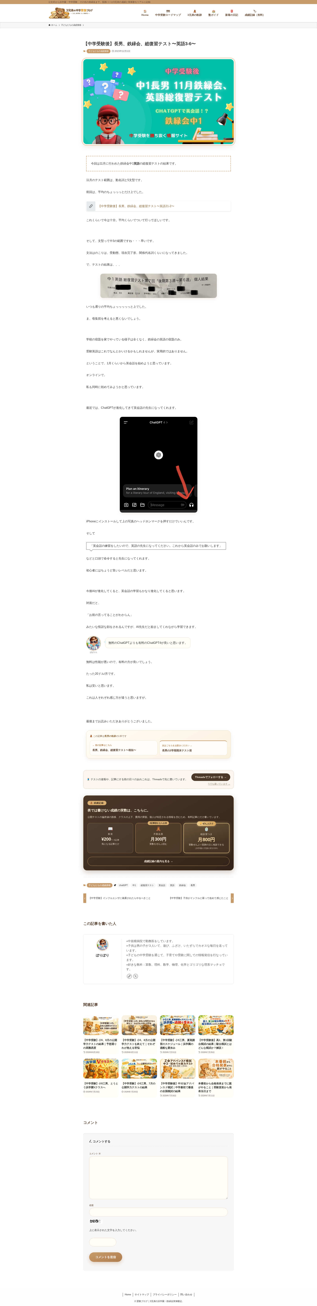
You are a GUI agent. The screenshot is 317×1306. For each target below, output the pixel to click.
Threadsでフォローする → (211, 777)
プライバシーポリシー (165, 1294)
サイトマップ (142, 1294)
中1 (134, 885)
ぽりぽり (102, 955)
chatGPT (123, 885)
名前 (91, 1205)
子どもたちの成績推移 (98, 51)
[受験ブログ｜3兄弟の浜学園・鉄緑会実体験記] (70, 13)
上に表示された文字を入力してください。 (113, 1230)
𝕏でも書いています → (219, 784)
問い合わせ (186, 1294)
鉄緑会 (182, 885)
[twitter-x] (135, 976)
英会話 (162, 885)
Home (128, 1294)
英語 (172, 885)
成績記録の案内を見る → (158, 861)
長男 (193, 885)
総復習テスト (147, 885)
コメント (95, 1153)
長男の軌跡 (110, 736)
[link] (129, 976)
